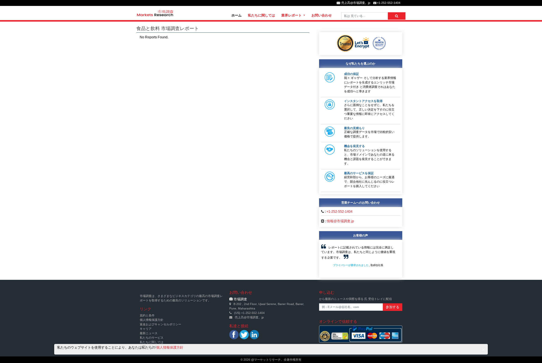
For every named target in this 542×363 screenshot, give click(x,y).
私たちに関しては (261, 15)
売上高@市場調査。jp (355, 2)
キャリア (146, 328)
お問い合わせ (321, 15)
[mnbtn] (396, 16)
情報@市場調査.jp (340, 221)
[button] (327, 259)
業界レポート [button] (292, 15)
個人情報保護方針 (151, 320)
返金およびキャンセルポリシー (160, 324)
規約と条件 (147, 315)
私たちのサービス (151, 337)
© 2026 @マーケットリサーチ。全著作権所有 (271, 359)
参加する (392, 307)
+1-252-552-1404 (388, 2)
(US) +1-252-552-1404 (249, 313)
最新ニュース (149, 333)
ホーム (236, 15)
